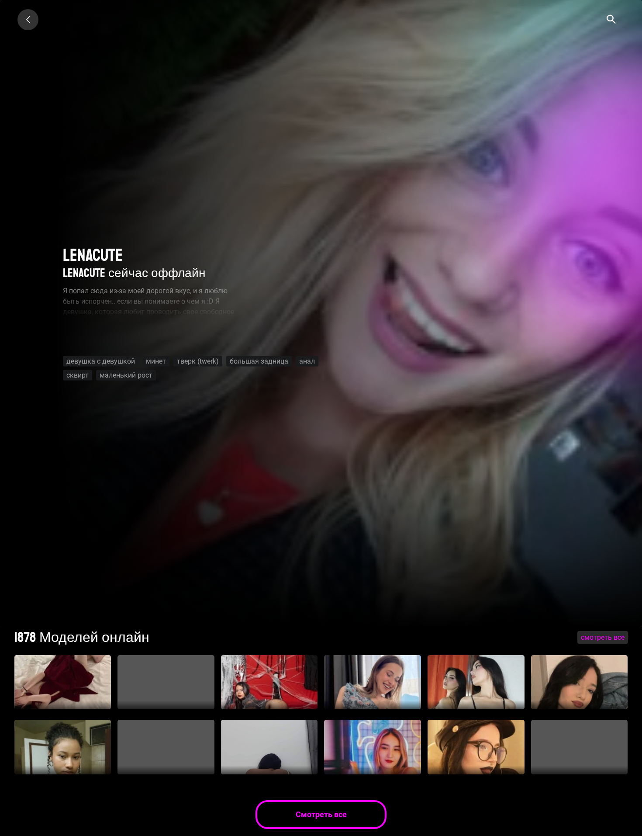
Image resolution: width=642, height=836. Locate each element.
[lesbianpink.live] (27, 19)
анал (307, 361)
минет (156, 361)
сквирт (77, 375)
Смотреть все (603, 637)
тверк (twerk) (198, 361)
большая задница (259, 361)
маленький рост (126, 375)
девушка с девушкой (100, 361)
